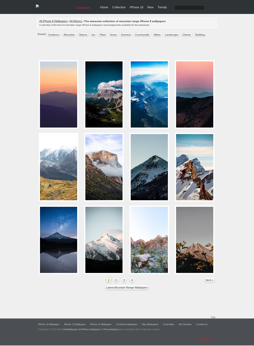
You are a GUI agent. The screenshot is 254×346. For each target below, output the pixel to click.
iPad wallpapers (111, 329)
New (150, 7)
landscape (171, 34)
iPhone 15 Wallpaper (49, 324)
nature (83, 34)
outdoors (53, 34)
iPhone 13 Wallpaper (75, 324)
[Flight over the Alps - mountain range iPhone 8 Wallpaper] (149, 94)
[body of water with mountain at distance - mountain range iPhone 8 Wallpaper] (58, 240)
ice (93, 34)
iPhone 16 (136, 7)
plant (103, 34)
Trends (162, 7)
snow (113, 34)
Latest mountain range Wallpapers (127, 287)
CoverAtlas (168, 324)
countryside (142, 34)
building (200, 34)
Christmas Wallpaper (126, 324)
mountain (69, 34)
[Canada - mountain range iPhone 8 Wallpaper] (104, 240)
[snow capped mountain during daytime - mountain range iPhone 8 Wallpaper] (149, 167)
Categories (82, 7)
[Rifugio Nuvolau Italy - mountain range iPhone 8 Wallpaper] (194, 167)
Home (104, 7)
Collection (119, 7)
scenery (126, 34)
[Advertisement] (129, 48)
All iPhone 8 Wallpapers (53, 21)
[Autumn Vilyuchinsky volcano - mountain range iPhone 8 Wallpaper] (194, 240)
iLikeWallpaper (70, 329)
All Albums (76, 21)
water (157, 34)
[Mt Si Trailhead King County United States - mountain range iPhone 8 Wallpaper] (58, 94)
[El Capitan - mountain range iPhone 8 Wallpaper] (104, 167)
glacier (187, 34)
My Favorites (185, 324)
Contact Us (202, 324)
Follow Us (207, 339)
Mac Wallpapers (150, 324)
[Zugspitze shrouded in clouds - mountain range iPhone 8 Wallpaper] (104, 94)
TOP (213, 317)
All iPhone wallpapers (89, 329)
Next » (209, 280)
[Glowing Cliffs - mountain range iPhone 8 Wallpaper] (149, 240)
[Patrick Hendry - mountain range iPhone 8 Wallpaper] (194, 94)
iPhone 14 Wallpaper (101, 324)
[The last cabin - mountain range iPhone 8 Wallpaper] (58, 167)
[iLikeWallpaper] (54, 6)
